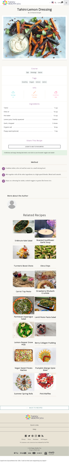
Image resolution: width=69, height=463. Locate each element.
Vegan (32, 82)
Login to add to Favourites (34, 146)
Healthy (25, 82)
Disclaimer (35, 439)
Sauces (40, 72)
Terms (29, 439)
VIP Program (44, 439)
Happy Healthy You (36, 448)
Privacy (23, 439)
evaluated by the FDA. (43, 442)
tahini (44, 82)
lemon (38, 82)
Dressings (33, 72)
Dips (27, 72)
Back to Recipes (35, 408)
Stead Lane (37, 450)
